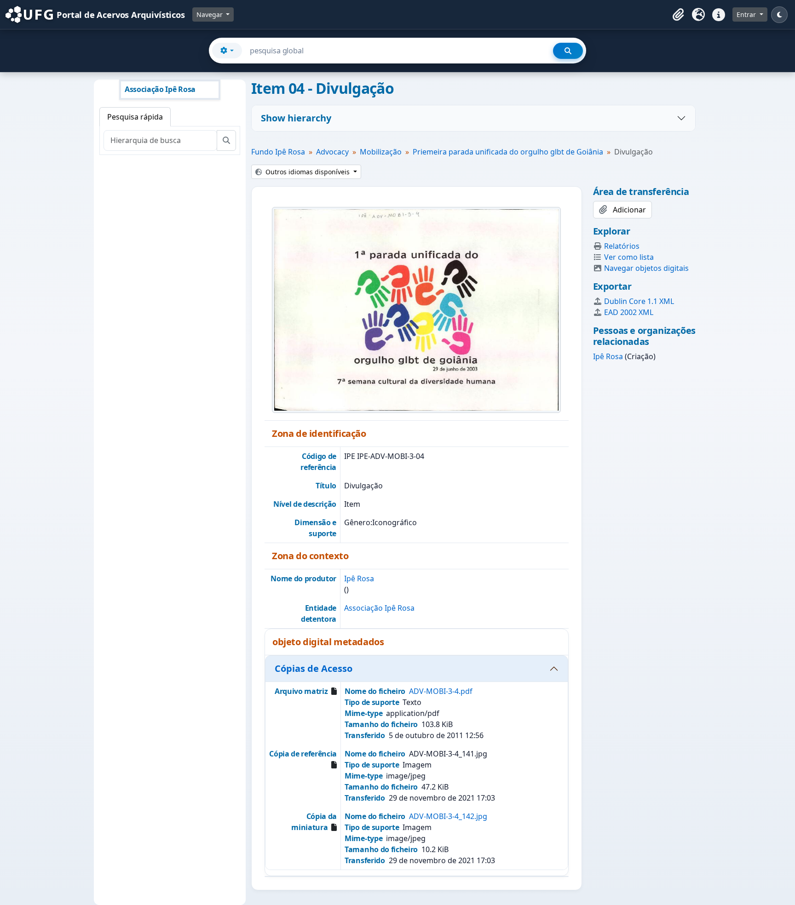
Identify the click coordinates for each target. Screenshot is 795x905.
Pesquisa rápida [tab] (135, 117)
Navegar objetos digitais (646, 268)
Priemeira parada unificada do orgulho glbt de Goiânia (508, 152)
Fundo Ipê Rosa (278, 152)
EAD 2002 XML (628, 312)
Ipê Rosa (359, 578)
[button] (678, 15)
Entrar (747, 14)
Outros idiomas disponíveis (307, 171)
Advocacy (332, 152)
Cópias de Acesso (313, 668)
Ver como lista (629, 257)
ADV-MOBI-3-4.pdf (440, 691)
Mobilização (381, 152)
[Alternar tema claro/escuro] (779, 14)
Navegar (210, 14)
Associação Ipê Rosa (379, 608)
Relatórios (621, 246)
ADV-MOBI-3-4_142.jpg (448, 816)
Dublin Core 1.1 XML (639, 301)
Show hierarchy (296, 118)
